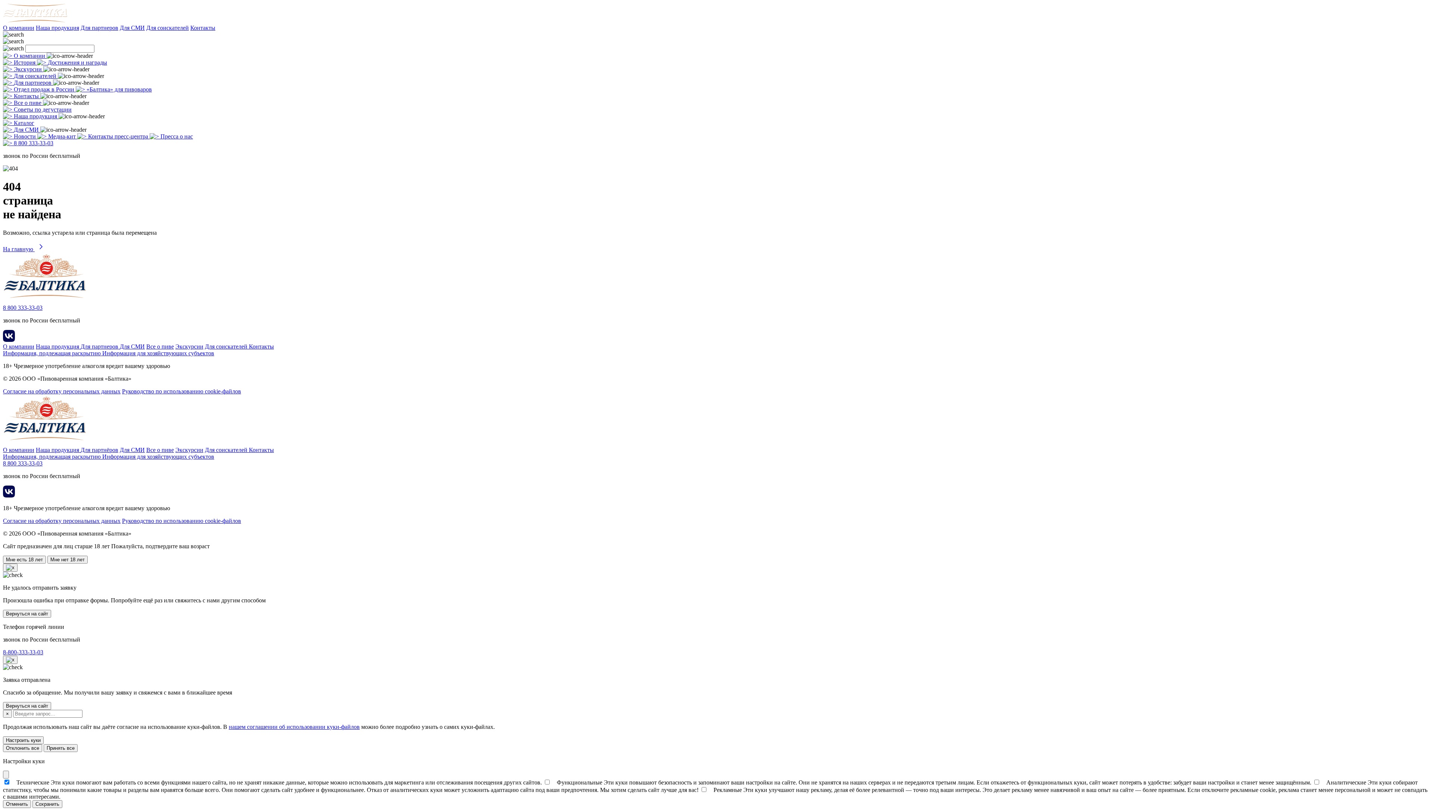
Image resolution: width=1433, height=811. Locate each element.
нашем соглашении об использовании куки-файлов (294, 727)
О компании (18, 28)
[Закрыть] (6, 775)
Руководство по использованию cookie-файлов (181, 391)
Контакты (202, 28)
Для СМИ (132, 28)
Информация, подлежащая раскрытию (52, 353)
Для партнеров (99, 28)
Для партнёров (99, 450)
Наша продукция (57, 28)
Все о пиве (160, 346)
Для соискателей (167, 28)
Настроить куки (23, 740)
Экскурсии (189, 346)
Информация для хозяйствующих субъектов (158, 353)
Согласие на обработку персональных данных (62, 391)
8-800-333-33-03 (23, 652)
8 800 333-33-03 (23, 308)
